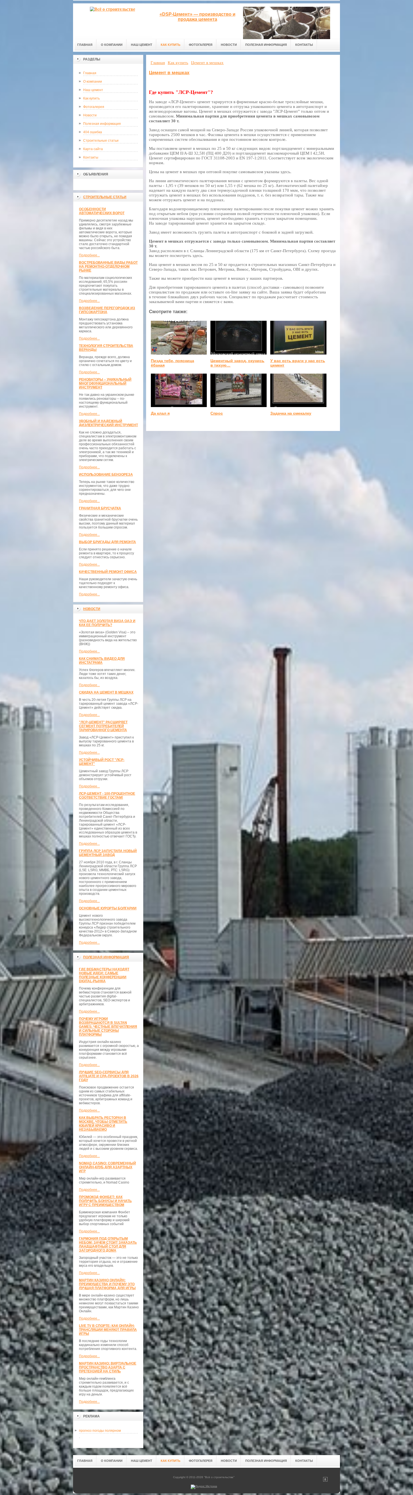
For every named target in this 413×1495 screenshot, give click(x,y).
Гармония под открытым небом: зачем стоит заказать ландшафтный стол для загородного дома (108, 1244)
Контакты (90, 157)
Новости (90, 115)
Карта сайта (93, 149)
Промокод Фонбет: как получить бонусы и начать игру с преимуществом (105, 1201)
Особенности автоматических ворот (101, 211)
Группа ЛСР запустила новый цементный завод (108, 853)
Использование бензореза (106, 474)
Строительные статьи (101, 141)
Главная (89, 73)
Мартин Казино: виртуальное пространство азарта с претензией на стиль (107, 1367)
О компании (92, 81)
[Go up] (325, 1480)
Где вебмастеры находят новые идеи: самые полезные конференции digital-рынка (104, 975)
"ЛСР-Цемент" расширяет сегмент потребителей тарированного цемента (103, 726)
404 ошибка (92, 132)
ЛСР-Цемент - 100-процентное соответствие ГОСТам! (107, 796)
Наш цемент (93, 90)
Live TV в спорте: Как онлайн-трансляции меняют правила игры (108, 1330)
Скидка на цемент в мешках (106, 692)
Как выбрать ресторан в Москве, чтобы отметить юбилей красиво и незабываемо (103, 1124)
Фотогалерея (93, 107)
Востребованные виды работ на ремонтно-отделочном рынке (108, 266)
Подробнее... (89, 255)
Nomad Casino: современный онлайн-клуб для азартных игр (107, 1167)
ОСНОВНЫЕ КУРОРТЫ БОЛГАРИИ (108, 908)
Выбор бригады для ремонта (107, 542)
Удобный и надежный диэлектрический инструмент (108, 423)
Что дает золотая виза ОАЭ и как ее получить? (107, 623)
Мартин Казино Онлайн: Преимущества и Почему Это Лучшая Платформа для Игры (107, 1284)
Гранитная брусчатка (100, 508)
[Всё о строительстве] (112, 20)
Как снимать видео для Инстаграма (102, 661)
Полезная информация (102, 124)
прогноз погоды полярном (100, 1431)
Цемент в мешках (169, 72)
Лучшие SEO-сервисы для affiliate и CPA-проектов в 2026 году (109, 1076)
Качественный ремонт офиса (108, 572)
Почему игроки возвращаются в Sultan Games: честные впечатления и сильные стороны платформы (108, 1026)
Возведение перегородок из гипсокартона (107, 310)
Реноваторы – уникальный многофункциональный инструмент (105, 383)
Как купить (91, 98)
